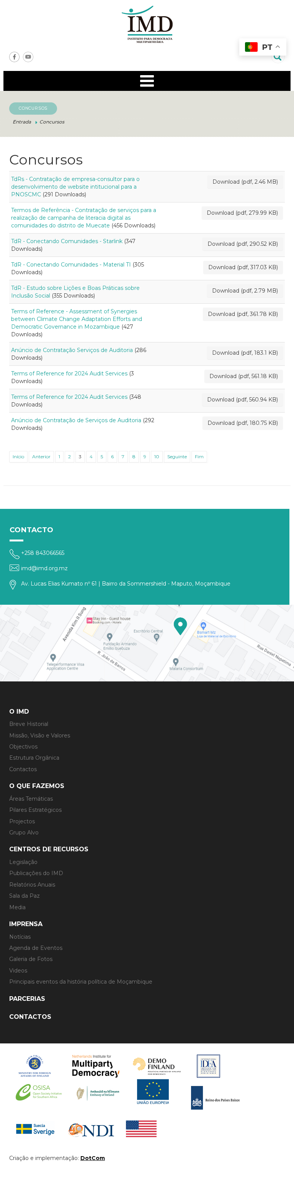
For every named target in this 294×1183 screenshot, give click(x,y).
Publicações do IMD (36, 873)
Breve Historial (28, 724)
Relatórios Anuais (32, 884)
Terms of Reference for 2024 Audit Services (69, 373)
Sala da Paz (24, 895)
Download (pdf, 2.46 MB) (245, 181)
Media (17, 907)
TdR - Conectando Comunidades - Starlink (66, 241)
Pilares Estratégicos (35, 809)
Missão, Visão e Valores (39, 735)
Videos (18, 970)
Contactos (23, 769)
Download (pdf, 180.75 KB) (242, 423)
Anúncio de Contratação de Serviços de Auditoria (76, 420)
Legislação (23, 862)
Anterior (41, 456)
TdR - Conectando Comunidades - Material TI (71, 264)
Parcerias (27, 998)
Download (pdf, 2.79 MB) (245, 290)
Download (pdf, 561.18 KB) (243, 376)
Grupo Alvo (24, 832)
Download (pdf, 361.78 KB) (243, 314)
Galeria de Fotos (30, 959)
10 (156, 456)
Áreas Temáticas (31, 798)
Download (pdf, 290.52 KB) (242, 243)
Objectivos (23, 746)
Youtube (28, 57)
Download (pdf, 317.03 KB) (243, 267)
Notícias (20, 936)
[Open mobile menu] (147, 81)
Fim (199, 456)
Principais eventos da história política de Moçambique (80, 981)
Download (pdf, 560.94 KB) (242, 399)
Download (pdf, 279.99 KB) (242, 212)
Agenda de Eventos (35, 947)
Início (18, 456)
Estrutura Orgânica (34, 757)
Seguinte (177, 456)
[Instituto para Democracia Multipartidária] (147, 24)
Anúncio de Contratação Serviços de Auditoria (72, 350)
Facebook (14, 57)
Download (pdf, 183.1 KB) (245, 352)
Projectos (22, 821)
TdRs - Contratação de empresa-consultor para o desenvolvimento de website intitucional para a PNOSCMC (75, 187)
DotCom (92, 1158)
